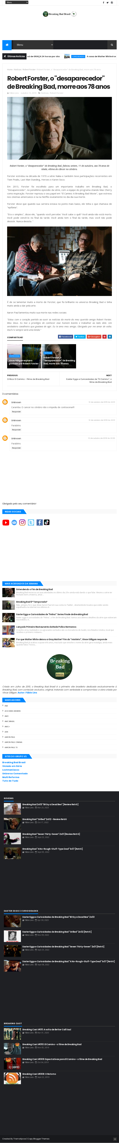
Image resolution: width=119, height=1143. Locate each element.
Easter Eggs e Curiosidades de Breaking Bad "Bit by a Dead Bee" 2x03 (58, 917)
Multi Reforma (10, 777)
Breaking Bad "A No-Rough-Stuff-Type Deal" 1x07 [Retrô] (52, 848)
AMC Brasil (10, 721)
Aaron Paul (10, 737)
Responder (16, 412)
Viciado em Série (12, 766)
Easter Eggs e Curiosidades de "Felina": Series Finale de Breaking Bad (52, 614)
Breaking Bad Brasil (13, 762)
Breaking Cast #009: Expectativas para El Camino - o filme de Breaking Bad (62, 1059)
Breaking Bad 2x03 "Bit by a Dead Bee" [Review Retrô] (50, 804)
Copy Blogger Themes (38, 1138)
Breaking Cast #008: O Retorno (39, 1074)
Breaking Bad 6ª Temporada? (31, 601)
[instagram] (112, 2)
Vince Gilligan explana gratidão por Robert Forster (23, 362)
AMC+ (7, 726)
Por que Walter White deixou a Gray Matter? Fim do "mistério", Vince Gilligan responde (61, 639)
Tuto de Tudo (10, 780)
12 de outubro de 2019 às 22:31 (102, 402)
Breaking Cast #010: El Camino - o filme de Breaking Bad (51, 1044)
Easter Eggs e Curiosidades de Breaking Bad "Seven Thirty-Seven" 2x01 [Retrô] (63, 946)
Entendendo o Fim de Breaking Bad (34, 589)
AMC (7, 716)
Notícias (17, 69)
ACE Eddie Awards (13, 711)
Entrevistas (14, 356)
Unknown (16, 402)
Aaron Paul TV (11, 747)
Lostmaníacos (10, 769)
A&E (6, 706)
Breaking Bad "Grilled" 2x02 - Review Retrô (44, 819)
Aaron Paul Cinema (13, 742)
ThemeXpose (19, 1138)
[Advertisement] (59, 30)
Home (10, 69)
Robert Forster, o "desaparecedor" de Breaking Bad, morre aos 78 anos (59, 360)
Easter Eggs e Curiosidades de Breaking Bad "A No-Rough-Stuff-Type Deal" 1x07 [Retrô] (68, 961)
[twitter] (107, 2)
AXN (6, 732)
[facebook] (103, 2)
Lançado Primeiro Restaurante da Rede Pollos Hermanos (46, 626)
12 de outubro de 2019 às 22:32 (101, 438)
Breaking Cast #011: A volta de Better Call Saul (46, 1029)
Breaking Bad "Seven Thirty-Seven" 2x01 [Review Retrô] (51, 834)
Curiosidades (61, 56)
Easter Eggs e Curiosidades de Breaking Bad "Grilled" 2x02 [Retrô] (57, 931)
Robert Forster (29, 69)
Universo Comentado (15, 773)
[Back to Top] (115, 1139)
